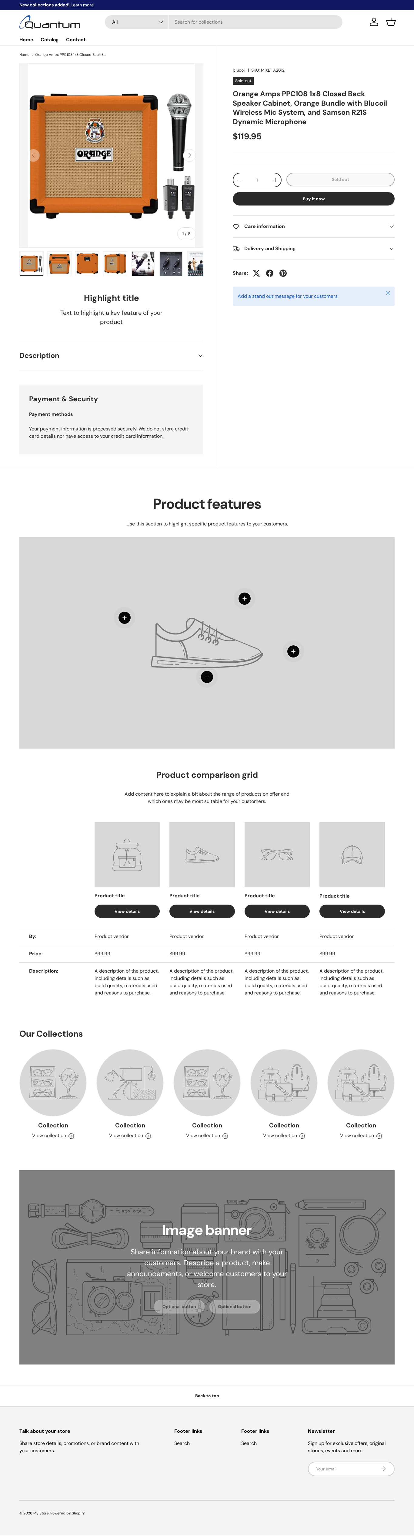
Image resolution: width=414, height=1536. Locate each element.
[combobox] (223, 22)
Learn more (82, 5)
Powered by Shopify (67, 1513)
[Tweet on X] (256, 273)
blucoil (239, 70)
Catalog (50, 39)
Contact (76, 39)
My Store (41, 1513)
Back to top (207, 1395)
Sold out (340, 179)
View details (127, 911)
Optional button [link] (179, 1306)
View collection (49, 1136)
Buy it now (314, 199)
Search (182, 1443)
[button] (391, 22)
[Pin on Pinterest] (283, 273)
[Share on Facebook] (269, 273)
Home (26, 39)
